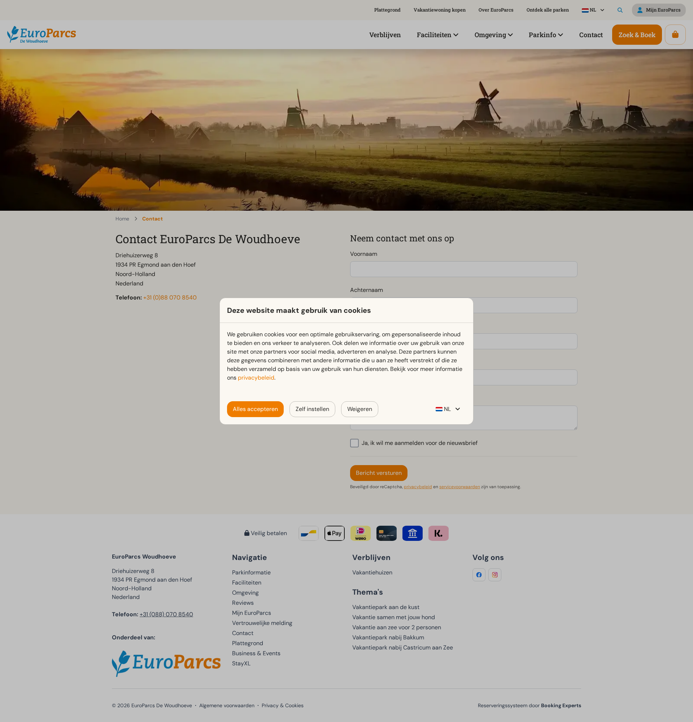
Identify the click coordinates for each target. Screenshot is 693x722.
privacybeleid (256, 377)
